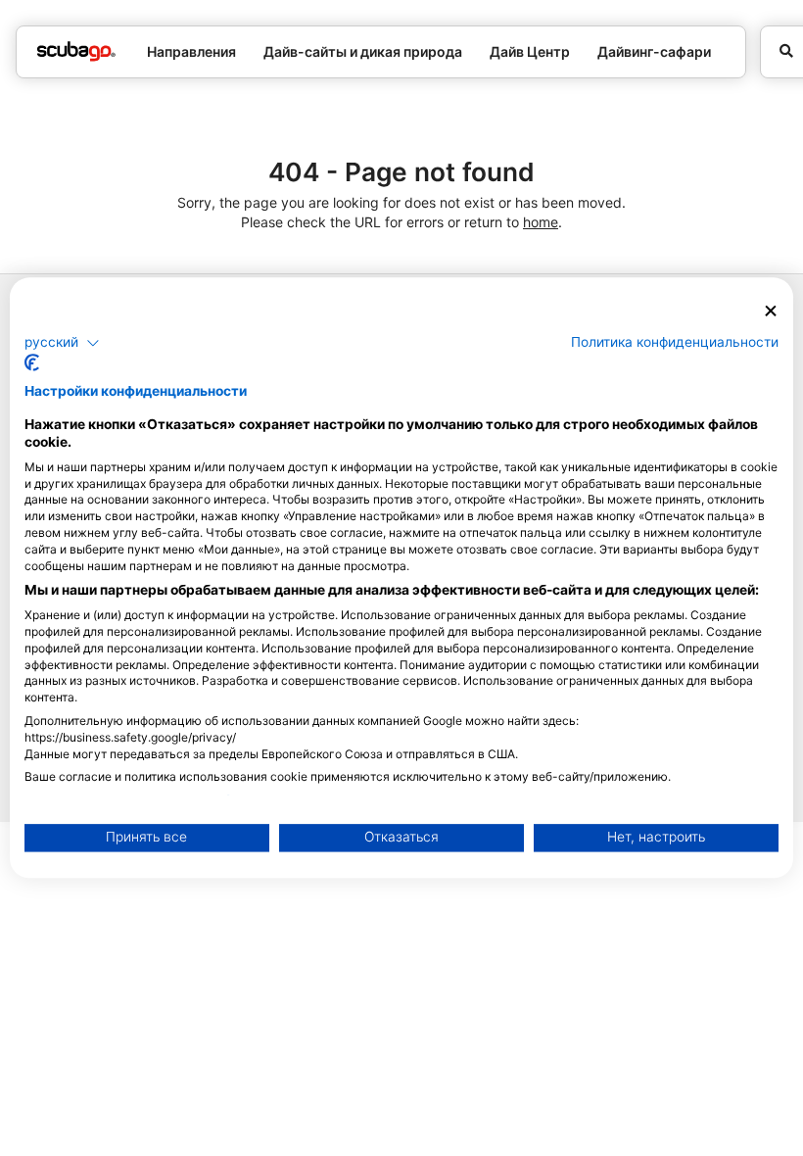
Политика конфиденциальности (675, 342)
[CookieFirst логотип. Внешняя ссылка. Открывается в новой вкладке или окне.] (31, 363)
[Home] (76, 51)
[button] (62, 343)
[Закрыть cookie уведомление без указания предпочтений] (771, 311)
